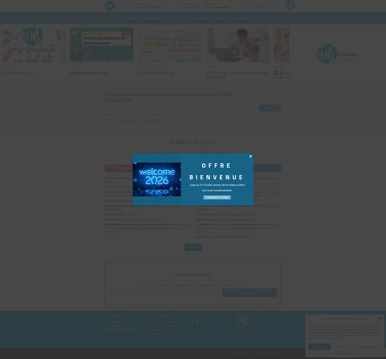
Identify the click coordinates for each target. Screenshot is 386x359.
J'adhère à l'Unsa (217, 197)
